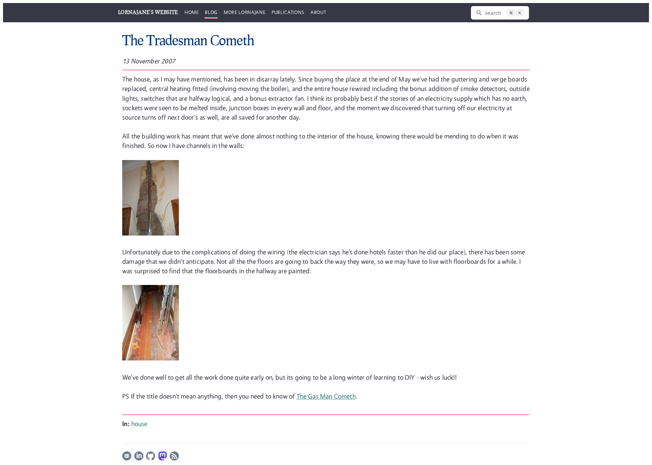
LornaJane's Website (148, 12)
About (318, 12)
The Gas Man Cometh (326, 396)
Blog (211, 12)
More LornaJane (244, 12)
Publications (288, 12)
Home (192, 12)
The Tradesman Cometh (188, 40)
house (139, 424)
